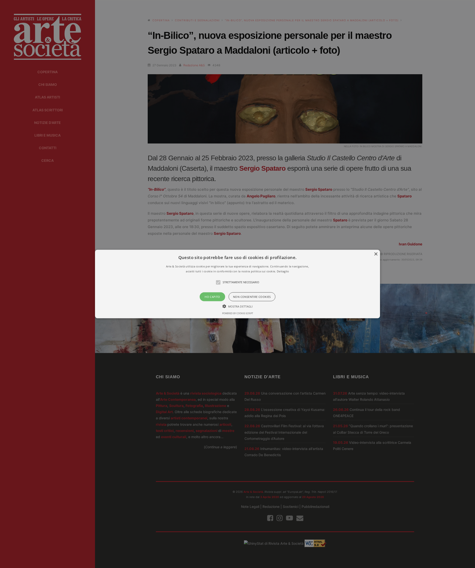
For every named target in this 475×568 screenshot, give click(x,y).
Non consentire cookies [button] (252, 296)
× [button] (376, 254)
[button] (237, 284)
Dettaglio (283, 271)
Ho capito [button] (212, 296)
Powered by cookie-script (237, 313)
